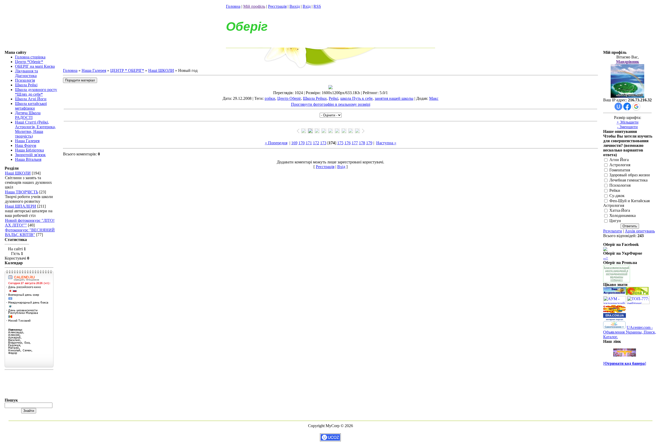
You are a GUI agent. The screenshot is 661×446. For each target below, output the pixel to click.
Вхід (307, 6)
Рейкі (333, 98)
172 (316, 143)
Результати (612, 231)
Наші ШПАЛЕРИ (20, 206)
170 (301, 143)
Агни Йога (619, 159)
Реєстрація (277, 6)
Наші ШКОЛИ (18, 173)
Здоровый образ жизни (629, 175)
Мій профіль (254, 6)
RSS (317, 6)
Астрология (619, 165)
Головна (233, 6)
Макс (433, 98)
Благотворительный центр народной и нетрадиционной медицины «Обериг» (616, 273)
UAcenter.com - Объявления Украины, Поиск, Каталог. (629, 332)
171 (309, 143)
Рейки (614, 190)
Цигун (615, 220)
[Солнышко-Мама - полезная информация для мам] (614, 311)
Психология (620, 185)
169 (294, 143)
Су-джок (617, 195)
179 (369, 143)
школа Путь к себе (356, 98)
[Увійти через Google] (636, 106)
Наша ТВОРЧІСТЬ (21, 192)
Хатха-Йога (619, 210)
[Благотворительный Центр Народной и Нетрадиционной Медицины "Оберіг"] (605, 249)
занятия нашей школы (394, 98)
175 (340, 143)
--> (605, 258)
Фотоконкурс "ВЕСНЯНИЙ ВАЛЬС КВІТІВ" (30, 232)
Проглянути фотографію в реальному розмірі (330, 104)
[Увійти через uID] (618, 106)
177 (355, 143)
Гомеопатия (619, 170)
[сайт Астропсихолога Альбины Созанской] (614, 293)
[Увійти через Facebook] (627, 106)
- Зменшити (627, 127)
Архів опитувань (640, 231)
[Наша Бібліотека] (637, 293)
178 (362, 143)
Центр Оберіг (289, 98)
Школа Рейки (315, 98)
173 (323, 143)
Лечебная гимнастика (628, 180)
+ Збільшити (628, 122)
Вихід (294, 6)
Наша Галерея (94, 70)
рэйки (270, 98)
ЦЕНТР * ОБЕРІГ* (127, 70)
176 (347, 143)
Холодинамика (622, 216)
